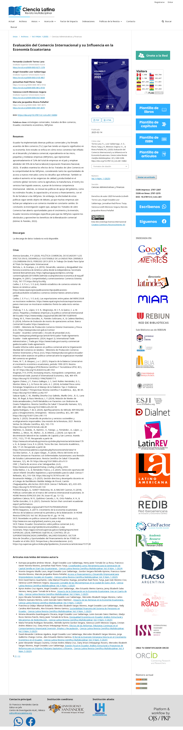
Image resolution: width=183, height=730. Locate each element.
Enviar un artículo (146, 177)
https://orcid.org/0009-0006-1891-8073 (29, 108)
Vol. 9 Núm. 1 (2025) (40, 36)
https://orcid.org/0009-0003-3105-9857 (29, 77)
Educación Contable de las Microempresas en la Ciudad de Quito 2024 (83, 582)
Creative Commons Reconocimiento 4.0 (108, 224)
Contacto (130, 21)
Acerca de (49, 21)
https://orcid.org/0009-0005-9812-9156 (29, 87)
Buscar (14, 27)
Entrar (170, 2)
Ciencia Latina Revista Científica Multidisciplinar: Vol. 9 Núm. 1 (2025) (86, 577)
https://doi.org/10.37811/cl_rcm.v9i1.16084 (37, 115)
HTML (108, 120)
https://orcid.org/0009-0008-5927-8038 (29, 98)
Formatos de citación (102, 166)
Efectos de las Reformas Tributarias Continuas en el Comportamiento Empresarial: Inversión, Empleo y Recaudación (68, 627)
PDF (97, 120)
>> (19, 656)
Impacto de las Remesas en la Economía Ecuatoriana (98, 600)
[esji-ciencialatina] (149, 404)
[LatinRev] (153, 449)
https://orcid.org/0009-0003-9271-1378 (29, 67)
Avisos (34, 21)
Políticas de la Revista (109, 21)
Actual (11, 21)
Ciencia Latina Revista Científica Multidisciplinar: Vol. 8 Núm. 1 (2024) (91, 568)
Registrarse (160, 2)
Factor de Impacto (69, 21)
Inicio (15, 36)
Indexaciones (88, 21)
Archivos (23, 21)
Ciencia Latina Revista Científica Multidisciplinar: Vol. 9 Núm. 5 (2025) (80, 619)
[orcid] (153, 663)
